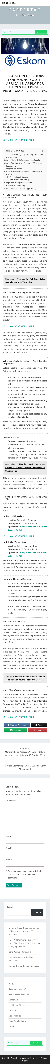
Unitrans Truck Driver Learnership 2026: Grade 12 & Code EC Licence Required (24, 931)
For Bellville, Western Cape (20, 180)
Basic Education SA (17, 989)
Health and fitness (16, 1005)
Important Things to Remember (19, 183)
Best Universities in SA (18, 994)
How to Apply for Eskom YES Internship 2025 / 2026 (25, 173)
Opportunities (14, 1016)
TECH (11, 1026)
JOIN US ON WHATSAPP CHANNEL (19, 140)
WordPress (34, 1058)
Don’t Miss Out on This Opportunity (21, 188)
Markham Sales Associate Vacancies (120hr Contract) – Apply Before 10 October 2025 (25, 752)
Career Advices (15, 1000)
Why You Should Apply (15, 185)
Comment (11, 800)
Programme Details (14, 169)
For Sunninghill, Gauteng (19, 177)
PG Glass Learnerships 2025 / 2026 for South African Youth (25, 765)
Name (9, 836)
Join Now (42, 32)
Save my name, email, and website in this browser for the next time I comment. (25, 874)
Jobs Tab (12, 1010)
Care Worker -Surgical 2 (19, 952)
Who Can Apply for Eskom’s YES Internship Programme (25, 164)
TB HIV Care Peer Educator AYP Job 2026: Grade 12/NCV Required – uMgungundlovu (24, 943)
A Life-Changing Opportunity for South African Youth (25, 155)
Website (9, 859)
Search (10, 907)
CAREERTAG (9, 3)
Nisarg (25, 1061)
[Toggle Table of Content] (42, 151)
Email (9, 848)
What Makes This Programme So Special (23, 160)
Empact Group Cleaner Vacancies (23, 966)
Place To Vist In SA (17, 1021)
